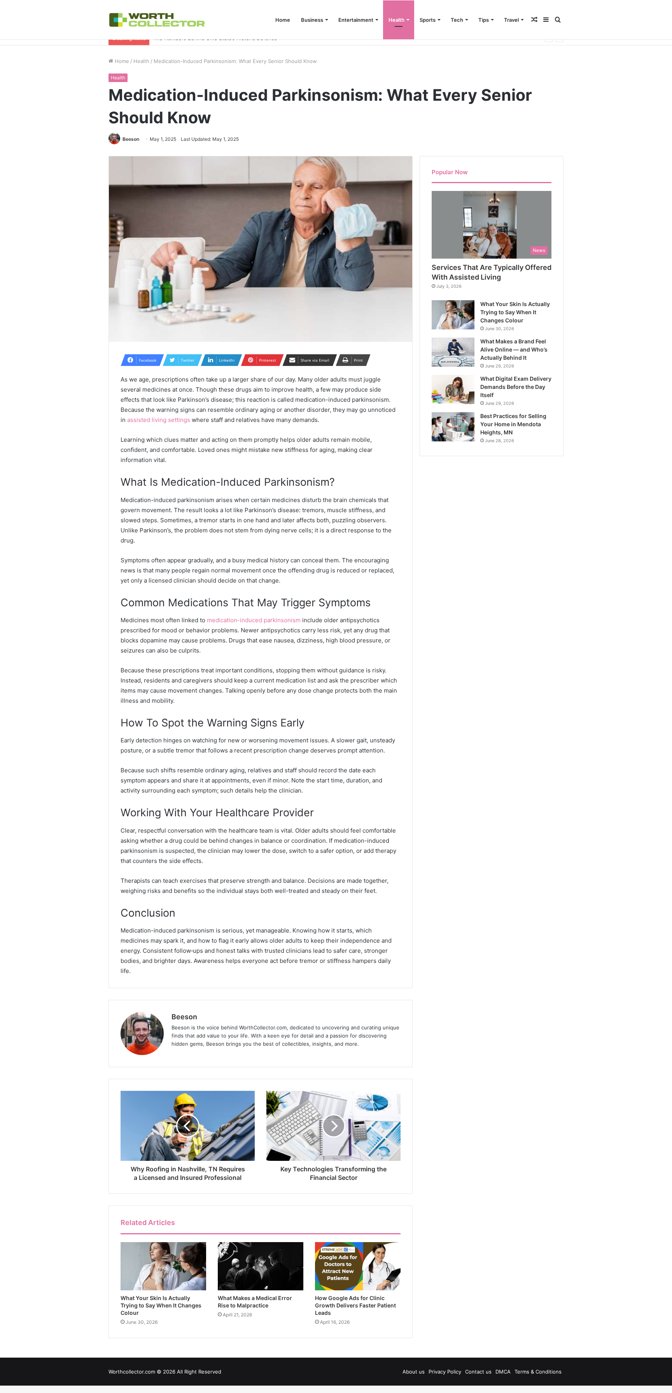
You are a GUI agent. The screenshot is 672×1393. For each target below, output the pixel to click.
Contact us (478, 1371)
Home (282, 20)
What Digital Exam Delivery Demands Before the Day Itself (515, 386)
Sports (428, 20)
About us (413, 1371)
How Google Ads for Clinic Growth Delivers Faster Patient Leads (355, 1305)
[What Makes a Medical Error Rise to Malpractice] (260, 1266)
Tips (483, 20)
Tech (457, 20)
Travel (511, 20)
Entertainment (355, 20)
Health (396, 20)
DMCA (503, 1371)
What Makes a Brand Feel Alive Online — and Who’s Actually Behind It (514, 349)
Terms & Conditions (538, 1371)
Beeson (130, 139)
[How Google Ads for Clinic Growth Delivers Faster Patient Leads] (358, 1266)
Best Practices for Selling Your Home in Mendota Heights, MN (513, 424)
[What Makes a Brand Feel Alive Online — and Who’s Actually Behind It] (453, 352)
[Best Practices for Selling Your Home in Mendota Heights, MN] (453, 426)
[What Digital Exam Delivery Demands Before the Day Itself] (453, 389)
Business (312, 20)
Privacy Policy (445, 1371)
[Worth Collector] (157, 20)
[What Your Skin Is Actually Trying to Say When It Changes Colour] (163, 1266)
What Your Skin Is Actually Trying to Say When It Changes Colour (161, 1305)
